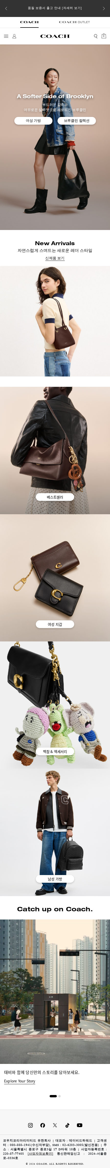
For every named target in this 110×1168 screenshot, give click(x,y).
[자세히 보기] (72, 8)
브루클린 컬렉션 (77, 121)
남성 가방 (55, 878)
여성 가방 (33, 121)
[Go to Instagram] (30, 1125)
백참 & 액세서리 (55, 751)
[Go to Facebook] (43, 1125)
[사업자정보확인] (40, 1154)
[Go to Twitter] (55, 1125)
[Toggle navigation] (6, 36)
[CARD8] (55, 321)
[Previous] (6, 8)
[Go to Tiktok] (67, 1125)
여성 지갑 (55, 624)
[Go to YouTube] (79, 1125)
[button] (53, 1096)
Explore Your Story (19, 1080)
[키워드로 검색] (96, 36)
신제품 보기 (54, 258)
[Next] (104, 8)
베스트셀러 (55, 497)
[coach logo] (55, 36)
